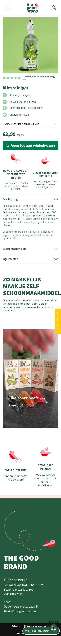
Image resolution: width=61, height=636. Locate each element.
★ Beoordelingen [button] (58, 321)
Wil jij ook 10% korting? (38, 631)
